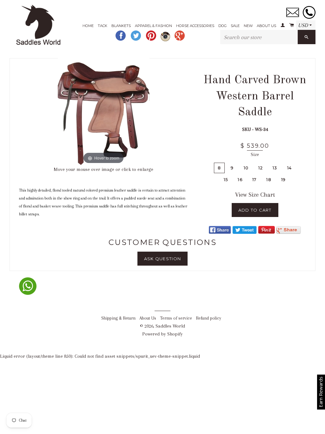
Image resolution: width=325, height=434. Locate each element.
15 (226, 179)
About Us (266, 26)
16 (240, 179)
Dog (222, 26)
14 (289, 167)
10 (246, 167)
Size (255, 154)
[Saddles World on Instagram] (166, 39)
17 (254, 179)
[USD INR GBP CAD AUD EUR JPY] (305, 25)
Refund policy (208, 318)
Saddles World (170, 326)
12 (260, 167)
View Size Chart (255, 194)
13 (275, 167)
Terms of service (176, 318)
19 (283, 179)
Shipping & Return (118, 318)
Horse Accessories (195, 26)
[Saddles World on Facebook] (121, 39)
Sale (235, 26)
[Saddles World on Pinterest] (151, 39)
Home (88, 26)
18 (268, 179)
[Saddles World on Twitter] (136, 39)
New (248, 26)
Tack (102, 26)
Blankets (121, 26)
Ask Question (162, 258)
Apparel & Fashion (153, 26)
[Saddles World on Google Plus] (180, 39)
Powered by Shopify (162, 334)
